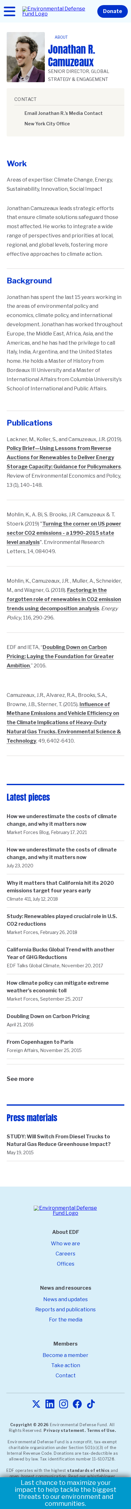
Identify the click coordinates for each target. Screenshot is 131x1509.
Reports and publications (65, 1310)
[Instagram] (63, 1404)
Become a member (65, 1355)
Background (29, 280)
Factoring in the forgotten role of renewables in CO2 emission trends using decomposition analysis (64, 599)
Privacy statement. (65, 1430)
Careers (65, 1254)
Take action (65, 1365)
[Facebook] (77, 1404)
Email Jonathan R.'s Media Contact (63, 113)
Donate (112, 11)
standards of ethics (88, 1470)
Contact (66, 1376)
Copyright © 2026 (29, 1424)
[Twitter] (36, 1404)
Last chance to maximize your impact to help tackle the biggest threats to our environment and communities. (65, 1493)
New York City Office (47, 123)
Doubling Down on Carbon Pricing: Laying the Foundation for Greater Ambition (60, 656)
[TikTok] (90, 1404)
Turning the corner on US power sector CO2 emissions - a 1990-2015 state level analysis (64, 533)
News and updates (65, 1299)
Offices (65, 1264)
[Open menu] (9, 11)
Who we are (65, 1244)
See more (20, 1078)
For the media (65, 1320)
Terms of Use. (101, 1430)
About (61, 37)
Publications (29, 422)
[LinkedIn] (49, 1404)
